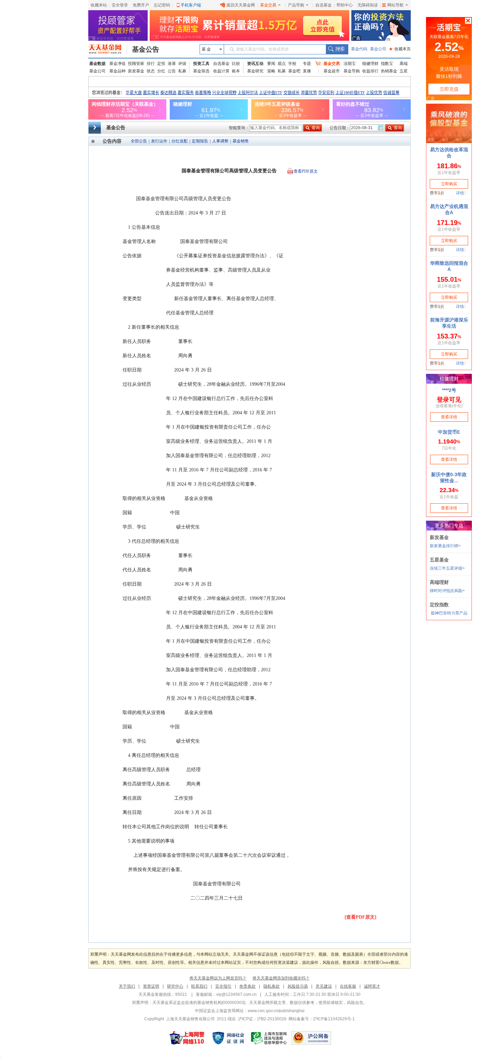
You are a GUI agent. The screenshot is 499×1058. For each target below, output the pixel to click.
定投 (161, 63)
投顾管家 (136, 63)
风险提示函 (298, 986)
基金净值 (117, 63)
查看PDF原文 (306, 171)
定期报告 (200, 141)
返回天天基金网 (240, 5)
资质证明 (151, 986)
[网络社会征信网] (228, 1038)
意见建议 (324, 986)
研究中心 (175, 986)
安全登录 (120, 5)
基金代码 (359, 49)
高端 (404, 63)
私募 (182, 71)
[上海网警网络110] (187, 1038)
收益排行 (370, 71)
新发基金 (136, 71)
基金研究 (255, 71)
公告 (172, 71)
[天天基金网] (107, 49)
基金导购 (352, 71)
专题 (307, 63)
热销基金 (389, 71)
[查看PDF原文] (360, 917)
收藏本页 (400, 49)
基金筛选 (201, 71)
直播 (307, 71)
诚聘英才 (372, 986)
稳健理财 (370, 63)
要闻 (271, 63)
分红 (161, 71)
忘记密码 (162, 5)
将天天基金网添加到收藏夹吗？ (281, 978)
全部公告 (139, 141)
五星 (404, 71)
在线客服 (348, 986)
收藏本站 (99, 5)
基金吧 (294, 71)
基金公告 (145, 49)
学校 (292, 63)
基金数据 (97, 63)
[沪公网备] (311, 1038)
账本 (236, 71)
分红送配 (179, 141)
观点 (282, 63)
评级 (182, 63)
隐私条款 (271, 986)
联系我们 (199, 986)
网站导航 (395, 5)
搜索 (337, 49)
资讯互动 (255, 63)
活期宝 (350, 63)
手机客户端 (191, 5)
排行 (151, 63)
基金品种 (117, 71)
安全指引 (223, 986)
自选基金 (323, 5)
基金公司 (378, 49)
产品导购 (296, 5)
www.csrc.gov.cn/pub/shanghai (276, 1010)
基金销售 (241, 141)
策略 (271, 71)
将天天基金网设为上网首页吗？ (217, 978)
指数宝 (387, 63)
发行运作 (159, 141)
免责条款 (247, 986)
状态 (151, 71)
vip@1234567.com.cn (236, 994)
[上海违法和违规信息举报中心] (269, 1038)
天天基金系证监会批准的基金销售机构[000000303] (198, 1002)
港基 (172, 63)
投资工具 (201, 63)
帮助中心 (344, 5)
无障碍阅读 (367, 5)
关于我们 (127, 986)
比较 (236, 63)
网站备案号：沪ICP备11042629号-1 (322, 1019)
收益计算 (221, 71)
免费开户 (141, 5)
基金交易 (268, 5)
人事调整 (220, 141)
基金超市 (332, 71)
